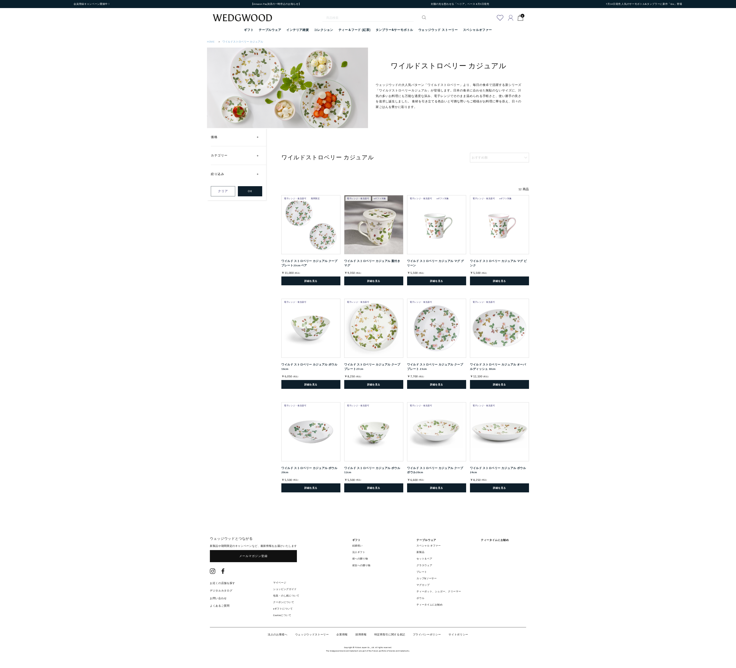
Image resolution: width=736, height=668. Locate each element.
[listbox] (499, 157)
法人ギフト (358, 552)
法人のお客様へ (278, 634)
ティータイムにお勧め (429, 604)
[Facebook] (223, 571)
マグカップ (423, 585)
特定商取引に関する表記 (389, 634)
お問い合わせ (218, 598)
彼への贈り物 (360, 558)
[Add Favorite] (500, 18)
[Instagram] (212, 571)
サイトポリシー (458, 634)
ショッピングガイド (285, 589)
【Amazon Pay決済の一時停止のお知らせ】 (276, 4)
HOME (211, 41)
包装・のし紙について (286, 595)
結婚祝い (357, 545)
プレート (421, 571)
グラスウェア (424, 565)
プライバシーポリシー (427, 634)
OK (250, 191)
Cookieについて (282, 615)
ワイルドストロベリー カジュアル (242, 41)
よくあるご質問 (220, 605)
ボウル (420, 598)
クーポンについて (283, 602)
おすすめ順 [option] (480, 157)
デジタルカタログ (221, 590)
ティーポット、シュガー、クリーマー (438, 591)
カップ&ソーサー (426, 578)
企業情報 (342, 634)
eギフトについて (283, 608)
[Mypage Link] (511, 18)
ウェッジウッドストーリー (312, 634)
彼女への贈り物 (361, 565)
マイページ (279, 582)
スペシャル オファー (428, 545)
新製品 (420, 552)
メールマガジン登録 (253, 556)
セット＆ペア (424, 558)
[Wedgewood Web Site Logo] (245, 18)
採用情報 (361, 634)
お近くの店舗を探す (222, 583)
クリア (223, 191)
